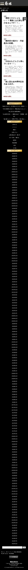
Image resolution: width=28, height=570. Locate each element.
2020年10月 (14, 321)
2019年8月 (14, 352)
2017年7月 (14, 418)
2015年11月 (14, 467)
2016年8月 (14, 446)
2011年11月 (14, 543)
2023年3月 (14, 247)
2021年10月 (14, 292)
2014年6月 (14, 504)
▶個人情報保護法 (18, 551)
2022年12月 (14, 255)
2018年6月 (14, 389)
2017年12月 (14, 404)
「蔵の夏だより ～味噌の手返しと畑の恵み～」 (15, 119)
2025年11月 (14, 174)
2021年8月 (14, 297)
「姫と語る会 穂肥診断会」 (14, 111)
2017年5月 (14, 423)
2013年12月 (14, 517)
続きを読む (8, 35)
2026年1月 (14, 169)
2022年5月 (14, 274)
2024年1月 (14, 224)
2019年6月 (14, 357)
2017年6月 (14, 420)
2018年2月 (14, 399)
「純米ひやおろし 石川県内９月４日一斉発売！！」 (15, 106)
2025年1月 (14, 198)
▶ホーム (3, 551)
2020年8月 (14, 326)
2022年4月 (14, 276)
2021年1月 (14, 313)
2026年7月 (14, 156)
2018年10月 (14, 378)
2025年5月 (14, 190)
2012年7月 (14, 541)
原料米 (14, 140)
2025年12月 (14, 171)
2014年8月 (14, 499)
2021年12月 (14, 287)
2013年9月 (14, 525)
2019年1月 (14, 370)
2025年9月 (14, 179)
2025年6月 (14, 187)
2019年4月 (14, 363)
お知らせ (14, 124)
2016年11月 (14, 439)
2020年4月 (14, 331)
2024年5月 (14, 216)
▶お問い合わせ (4, 553)
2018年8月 (14, 384)
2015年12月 (14, 465)
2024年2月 (14, 221)
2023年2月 (14, 250)
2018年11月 (14, 376)
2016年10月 (14, 441)
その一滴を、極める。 (14, 137)
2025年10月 (14, 177)
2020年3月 (14, 334)
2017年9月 (14, 412)
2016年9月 (14, 444)
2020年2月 (14, 336)
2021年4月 (14, 305)
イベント (14, 127)
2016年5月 (14, 454)
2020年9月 (14, 323)
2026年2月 (14, 166)
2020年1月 (14, 339)
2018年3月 (14, 397)
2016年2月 (14, 459)
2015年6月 (14, 480)
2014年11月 (14, 491)
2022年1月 (14, 284)
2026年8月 (14, 153)
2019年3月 (14, 365)
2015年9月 (14, 473)
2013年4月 (14, 538)
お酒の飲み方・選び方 (14, 135)
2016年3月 (14, 457)
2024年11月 (14, 203)
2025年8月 (14, 182)
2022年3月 (14, 279)
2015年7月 (14, 478)
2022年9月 (14, 263)
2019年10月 (14, 347)
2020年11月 (14, 318)
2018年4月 (14, 394)
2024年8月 (14, 211)
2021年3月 (14, 308)
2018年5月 (14, 391)
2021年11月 (14, 289)
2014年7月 (14, 501)
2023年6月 (14, 242)
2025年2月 (14, 195)
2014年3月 (14, 512)
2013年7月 (14, 530)
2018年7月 (14, 386)
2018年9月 (14, 381)
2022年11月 (14, 258)
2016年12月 (14, 436)
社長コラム (14, 132)
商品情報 (14, 142)
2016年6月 (14, 452)
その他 (14, 148)
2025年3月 (14, 192)
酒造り (14, 129)
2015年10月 (14, 470)
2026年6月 (14, 158)
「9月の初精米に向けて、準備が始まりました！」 (14, 109)
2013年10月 (14, 522)
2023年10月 (14, 232)
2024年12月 (14, 200)
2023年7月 (14, 240)
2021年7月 (14, 300)
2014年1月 (14, 514)
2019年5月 (14, 360)
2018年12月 (14, 373)
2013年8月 (14, 528)
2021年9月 (14, 295)
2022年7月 (14, 268)
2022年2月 (14, 281)
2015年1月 (14, 486)
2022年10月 (14, 260)
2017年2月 (14, 431)
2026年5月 (14, 161)
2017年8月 (14, 415)
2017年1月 (14, 433)
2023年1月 (14, 253)
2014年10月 (14, 494)
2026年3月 (14, 164)
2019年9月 (14, 349)
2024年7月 (14, 213)
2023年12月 (14, 226)
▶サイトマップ (9, 551)
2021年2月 (14, 310)
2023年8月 (14, 237)
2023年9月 (14, 234)
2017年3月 (14, 428)
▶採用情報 (11, 553)
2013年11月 (14, 520)
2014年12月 (14, 488)
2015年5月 (14, 483)
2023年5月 (14, 245)
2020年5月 (14, 329)
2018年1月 (14, 402)
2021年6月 (14, 302)
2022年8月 (14, 266)
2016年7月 (14, 449)
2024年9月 (14, 208)
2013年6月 (14, 533)
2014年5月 (14, 507)
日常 (14, 145)
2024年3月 (14, 219)
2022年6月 (14, 271)
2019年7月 (14, 355)
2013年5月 (14, 535)
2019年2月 (14, 368)
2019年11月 (14, 344)
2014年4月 (14, 509)
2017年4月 (14, 425)
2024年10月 (14, 205)
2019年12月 (14, 342)
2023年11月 (14, 229)
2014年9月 (14, 496)
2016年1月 (14, 462)
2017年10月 (14, 410)
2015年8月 (14, 475)
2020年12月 (14, 315)
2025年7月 (14, 185)
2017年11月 (14, 407)
